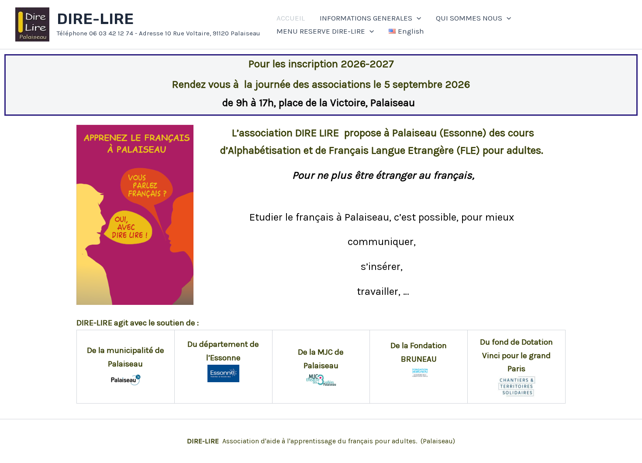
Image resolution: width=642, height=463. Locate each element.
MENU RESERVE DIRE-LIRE (320, 31)
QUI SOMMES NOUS (469, 18)
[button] (416, 17)
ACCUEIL (290, 18)
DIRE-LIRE (95, 19)
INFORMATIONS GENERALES (366, 18)
